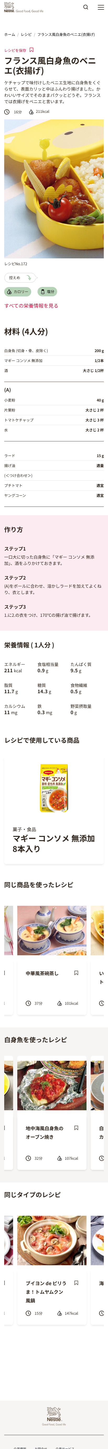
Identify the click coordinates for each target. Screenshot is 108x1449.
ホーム (9, 34)
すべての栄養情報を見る (31, 305)
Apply (86, 9)
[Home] (25, 7)
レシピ (26, 34)
